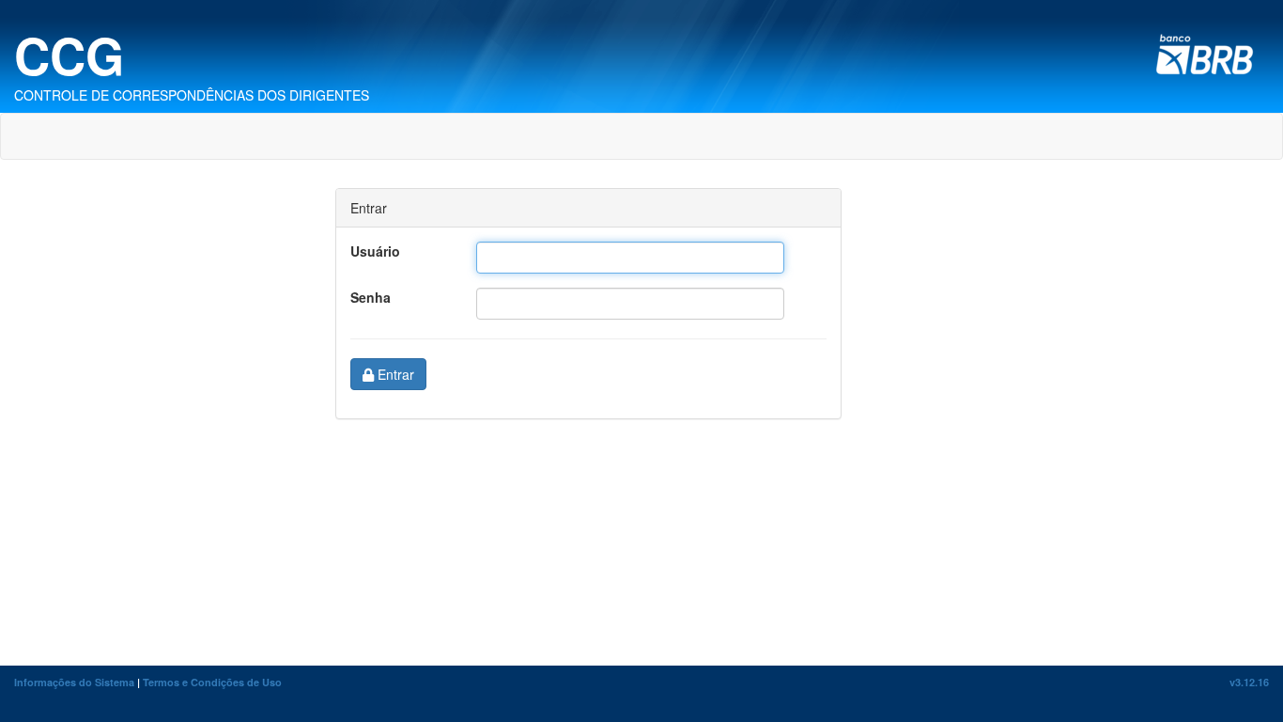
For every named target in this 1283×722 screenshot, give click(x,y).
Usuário (375, 251)
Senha (370, 297)
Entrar (394, 374)
